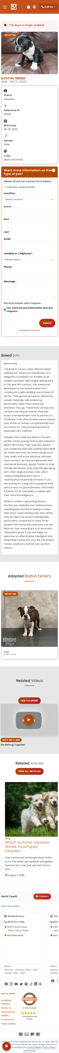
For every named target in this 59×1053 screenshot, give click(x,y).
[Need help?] (6, 1046)
